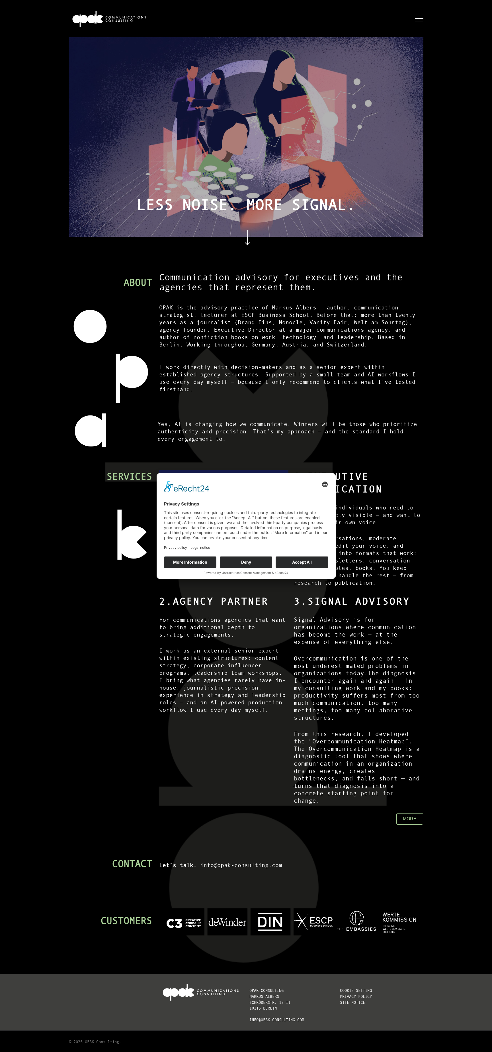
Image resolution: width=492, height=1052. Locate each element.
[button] (419, 19)
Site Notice (352, 1002)
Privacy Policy (356, 996)
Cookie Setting (356, 990)
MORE (410, 818)
